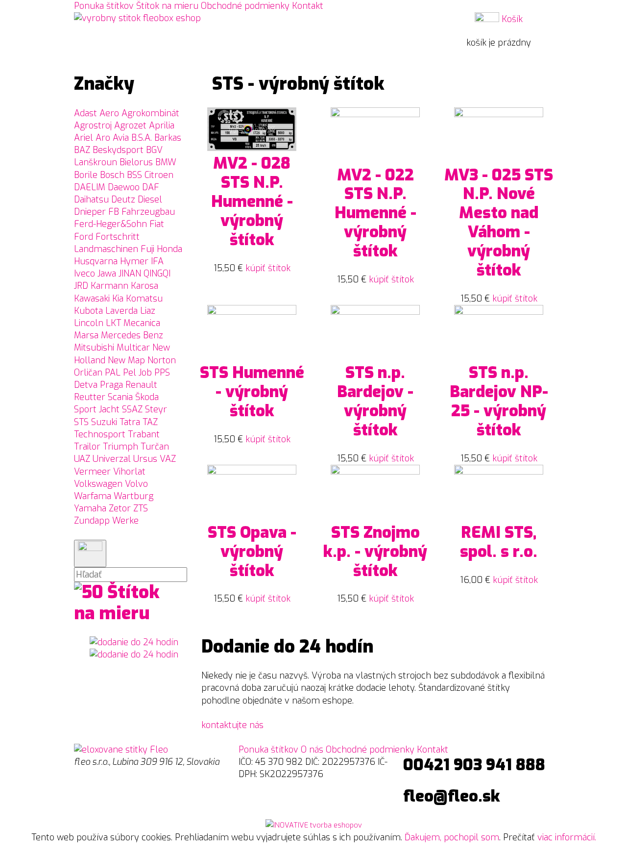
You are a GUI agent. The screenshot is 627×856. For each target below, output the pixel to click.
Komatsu (144, 298)
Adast (85, 113)
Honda (169, 249)
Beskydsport (118, 150)
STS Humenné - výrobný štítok (252, 392)
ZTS (140, 508)
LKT (113, 323)
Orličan (88, 372)
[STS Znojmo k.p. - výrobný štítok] (375, 472)
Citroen (159, 175)
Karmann (109, 286)
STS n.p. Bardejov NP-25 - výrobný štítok (499, 401)
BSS (134, 175)
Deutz (123, 199)
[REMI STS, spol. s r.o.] (498, 472)
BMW (165, 162)
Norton (161, 360)
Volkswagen (98, 484)
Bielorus (136, 162)
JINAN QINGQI (144, 273)
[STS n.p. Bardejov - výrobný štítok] (375, 312)
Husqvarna (96, 261)
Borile (85, 175)
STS (81, 422)
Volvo (136, 484)
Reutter (89, 397)
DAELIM (89, 187)
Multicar (133, 347)
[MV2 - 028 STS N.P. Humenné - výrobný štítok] (251, 148)
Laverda (121, 311)
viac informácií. (566, 837)
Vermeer (92, 472)
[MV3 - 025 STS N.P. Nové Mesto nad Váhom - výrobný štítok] (498, 114)
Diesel (150, 199)
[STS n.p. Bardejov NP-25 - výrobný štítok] (498, 312)
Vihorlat (129, 472)
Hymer (134, 261)
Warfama (92, 496)
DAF (150, 187)
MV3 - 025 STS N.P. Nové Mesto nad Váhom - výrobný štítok (498, 223)
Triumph (120, 447)
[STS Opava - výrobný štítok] (251, 472)
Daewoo (124, 187)
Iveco (84, 273)
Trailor (87, 447)
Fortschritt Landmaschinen (107, 243)
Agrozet (130, 125)
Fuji (147, 249)
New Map (126, 360)
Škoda (147, 397)
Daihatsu (91, 199)
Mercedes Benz (132, 335)
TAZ (150, 422)
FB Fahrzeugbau (141, 212)
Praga (111, 385)
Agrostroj (93, 125)
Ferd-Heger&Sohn (110, 224)
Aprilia (161, 125)
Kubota (88, 311)
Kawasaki (92, 298)
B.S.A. (141, 138)
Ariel (83, 138)
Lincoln (88, 323)
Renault (141, 385)
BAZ (82, 150)
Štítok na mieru (167, 6)
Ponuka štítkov (104, 6)
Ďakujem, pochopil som (452, 837)
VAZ (168, 459)
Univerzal (112, 459)
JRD (81, 286)
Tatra (130, 422)
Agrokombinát (150, 113)
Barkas (167, 138)
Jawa (106, 273)
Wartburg (133, 496)
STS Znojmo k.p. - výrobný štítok (375, 551)
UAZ (82, 459)
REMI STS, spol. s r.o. (498, 542)
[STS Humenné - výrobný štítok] (251, 312)
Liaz (147, 311)
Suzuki (104, 422)
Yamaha (90, 508)
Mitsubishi (94, 347)
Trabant (144, 434)
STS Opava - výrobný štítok (252, 551)
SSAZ (132, 409)
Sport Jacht (97, 409)
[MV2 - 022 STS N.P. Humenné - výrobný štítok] (375, 114)
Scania (120, 397)
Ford (83, 237)
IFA (157, 261)
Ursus (145, 459)
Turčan (155, 447)
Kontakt (307, 6)
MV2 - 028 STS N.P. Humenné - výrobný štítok (252, 202)
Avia (121, 138)
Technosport (99, 434)
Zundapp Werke (106, 521)
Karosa (144, 286)
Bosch (112, 175)
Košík (511, 19)
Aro (103, 138)
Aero (109, 113)
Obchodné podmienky (245, 6)
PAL (113, 372)
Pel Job (137, 372)
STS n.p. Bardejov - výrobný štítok (375, 401)
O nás (312, 749)
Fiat (156, 224)
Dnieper (90, 212)
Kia (117, 298)
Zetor (120, 508)
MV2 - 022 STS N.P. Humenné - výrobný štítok (375, 213)
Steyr (156, 409)
